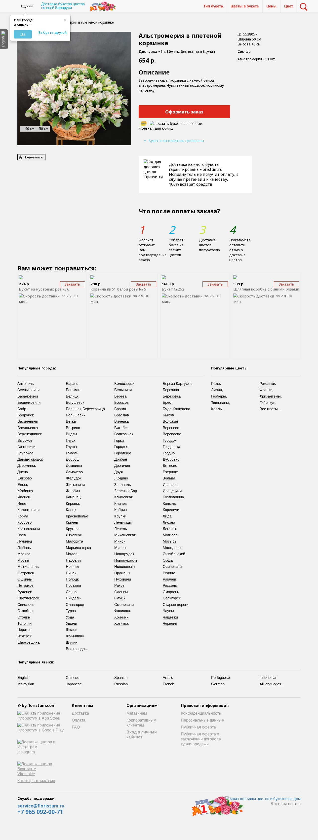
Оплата (78, 720)
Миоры (120, 548)
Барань (72, 383)
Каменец (73, 497)
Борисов (121, 402)
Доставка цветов (286, 803)
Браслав (121, 415)
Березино (171, 390)
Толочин (24, 623)
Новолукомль (126, 560)
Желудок (73, 478)
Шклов (71, 629)
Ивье (21, 503)
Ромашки (267, 383)
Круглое (73, 529)
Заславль (122, 484)
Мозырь (169, 541)
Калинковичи (28, 510)
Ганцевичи (26, 446)
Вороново (171, 428)
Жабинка (25, 491)
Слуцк (119, 598)
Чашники (170, 617)
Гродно (169, 453)
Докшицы (74, 465)
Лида (167, 516)
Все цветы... (270, 409)
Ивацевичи (172, 491)
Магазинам (136, 713)
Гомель (72, 453)
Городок (169, 440)
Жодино (121, 478)
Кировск (73, 503)
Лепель (120, 529)
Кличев (120, 503)
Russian (121, 684)
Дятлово (170, 465)
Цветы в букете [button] (245, 6)
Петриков (25, 585)
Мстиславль (28, 566)
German (218, 684)
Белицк (72, 396)
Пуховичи (122, 579)
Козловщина (173, 497)
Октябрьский (174, 554)
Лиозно (169, 522)
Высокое (24, 440)
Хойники (121, 617)
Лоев (21, 535)
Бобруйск (25, 415)
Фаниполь (122, 611)
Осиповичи (172, 566)
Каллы (217, 409)
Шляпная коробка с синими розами (266, 289)
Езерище (170, 472)
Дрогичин (122, 465)
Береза (120, 396)
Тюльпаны (220, 403)
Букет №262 (173, 289)
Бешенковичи (28, 402)
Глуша (71, 446)
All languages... (272, 684)
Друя (118, 472)
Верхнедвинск (29, 434)
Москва (23, 554)
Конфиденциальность (201, 713)
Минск (119, 541)
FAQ (76, 727)
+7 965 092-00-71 (40, 812)
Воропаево (172, 434)
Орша (168, 560)
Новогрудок (124, 554)
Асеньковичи (28, 390)
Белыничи (123, 390)
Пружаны (122, 573)
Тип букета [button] (213, 6)
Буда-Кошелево (176, 409)
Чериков (24, 629)
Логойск (169, 529)
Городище (122, 453)
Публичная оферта (198, 727)
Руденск (24, 592)
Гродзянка (171, 446)
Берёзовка (172, 396)
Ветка (71, 421)
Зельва (169, 478)
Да (22, 34)
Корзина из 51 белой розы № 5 (118, 289)
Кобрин (120, 510)
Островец (25, 573)
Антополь (25, 383)
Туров (71, 611)
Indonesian (268, 677)
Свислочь (25, 604)
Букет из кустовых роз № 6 (44, 289)
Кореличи (171, 510)
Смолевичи (124, 604)
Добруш (73, 459)
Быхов (168, 415)
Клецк (71, 510)
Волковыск (123, 434)
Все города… (77, 649)
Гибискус (267, 403)
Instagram (26, 752)
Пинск (71, 573)
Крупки (120, 516)
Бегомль (73, 390)
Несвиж (72, 566)
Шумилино (75, 636)
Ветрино (73, 428)
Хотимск (121, 623)
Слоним (121, 592)
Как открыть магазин (36, 781)
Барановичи (27, 396)
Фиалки (266, 390)
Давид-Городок (30, 459)
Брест (168, 402)
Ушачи (71, 623)
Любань (24, 548)
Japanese (74, 684)
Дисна (22, 472)
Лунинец (24, 541)
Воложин (170, 421)
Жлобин (73, 491)
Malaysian (25, 684)
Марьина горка (78, 548)
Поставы (73, 585)
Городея (121, 446)
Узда (70, 617)
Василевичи (27, 421)
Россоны (170, 585)
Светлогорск (28, 598)
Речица (169, 573)
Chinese (72, 677)
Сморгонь (171, 592)
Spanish (120, 677)
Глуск (71, 440)
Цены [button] (271, 6)
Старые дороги (175, 604)
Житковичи (75, 484)
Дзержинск (26, 465)
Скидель (73, 598)
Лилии (216, 390)
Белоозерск (124, 383)
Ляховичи (74, 535)
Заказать (72, 284)
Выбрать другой (52, 32)
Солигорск (172, 598)
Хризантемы (270, 396)
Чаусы (168, 611)
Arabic (168, 677)
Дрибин (120, 459)
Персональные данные (202, 720)
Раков (119, 585)
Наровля (73, 560)
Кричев (72, 522)
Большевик (75, 415)
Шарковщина (28, 642)
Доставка (80, 713)
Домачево (74, 472)
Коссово (24, 522)
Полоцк (72, 579)
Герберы (218, 396)
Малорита (74, 541)
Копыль (169, 503)
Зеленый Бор (125, 491)
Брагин (120, 409)
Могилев (170, 535)
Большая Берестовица (85, 409)
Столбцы (25, 611)
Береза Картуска (177, 383)
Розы (215, 383)
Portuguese (220, 677)
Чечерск (24, 636)
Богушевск (75, 402)
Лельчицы (123, 522)
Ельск (22, 484)
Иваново (170, 484)
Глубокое (25, 453)
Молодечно (172, 548)
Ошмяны (25, 579)
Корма (22, 516)
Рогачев (169, 579)
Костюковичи (28, 529)
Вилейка (121, 421)
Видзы (71, 434)
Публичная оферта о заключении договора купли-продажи (201, 739)
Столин (23, 617)
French (168, 684)
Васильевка (27, 428)
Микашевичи (125, 535)
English (23, 677)
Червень (170, 623)
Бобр (21, 409)
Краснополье (77, 516)
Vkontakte (26, 774)
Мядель (73, 554)
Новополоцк (124, 566)
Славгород (75, 604)
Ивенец (23, 497)
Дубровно (171, 459)
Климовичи (123, 497)
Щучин (27, 6)
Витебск (121, 428)
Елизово (24, 478)
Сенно (71, 592)
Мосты (23, 560)
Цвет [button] (288, 6)
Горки (119, 440)
